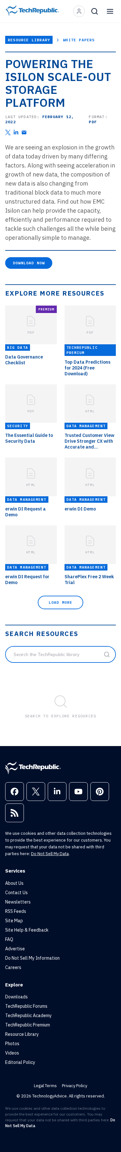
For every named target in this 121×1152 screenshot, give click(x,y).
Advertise (15, 949)
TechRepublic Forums (26, 1006)
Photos (12, 1043)
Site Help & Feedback (26, 930)
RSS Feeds (15, 911)
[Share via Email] (24, 132)
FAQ (9, 939)
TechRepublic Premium (27, 1025)
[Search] (94, 11)
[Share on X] (8, 132)
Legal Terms (45, 1085)
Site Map (14, 921)
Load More (61, 602)
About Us (14, 883)
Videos (12, 1053)
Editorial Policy (20, 1062)
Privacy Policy (74, 1085)
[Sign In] (79, 11)
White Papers (79, 39)
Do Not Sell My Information (32, 958)
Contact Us (16, 892)
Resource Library (29, 39)
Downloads (16, 997)
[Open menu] (110, 11)
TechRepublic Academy (28, 1015)
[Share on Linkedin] (16, 132)
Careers (13, 967)
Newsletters (18, 902)
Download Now (29, 262)
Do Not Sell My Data (50, 853)
